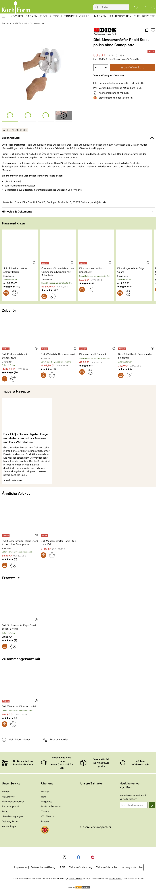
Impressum (20, 867)
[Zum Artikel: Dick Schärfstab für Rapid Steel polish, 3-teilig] (20, 604)
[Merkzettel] (136, 7)
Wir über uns (48, 816)
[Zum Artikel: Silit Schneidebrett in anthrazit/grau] (20, 247)
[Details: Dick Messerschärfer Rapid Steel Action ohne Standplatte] (6, 535)
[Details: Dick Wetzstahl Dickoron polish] (6, 701)
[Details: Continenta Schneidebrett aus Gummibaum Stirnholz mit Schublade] (45, 263)
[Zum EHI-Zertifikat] (95, 97)
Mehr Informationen (20, 739)
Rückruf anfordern (59, 739)
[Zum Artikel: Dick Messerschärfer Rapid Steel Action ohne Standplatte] (20, 520)
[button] (146, 30)
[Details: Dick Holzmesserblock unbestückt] (83, 263)
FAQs (5, 811)
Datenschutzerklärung (43, 867)
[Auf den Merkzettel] (153, 30)
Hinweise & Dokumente (17, 211)
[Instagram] (64, 857)
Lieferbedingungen (12, 816)
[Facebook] (78, 857)
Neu (43, 796)
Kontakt (6, 791)
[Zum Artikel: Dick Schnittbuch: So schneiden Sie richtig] (136, 333)
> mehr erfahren (12, 480)
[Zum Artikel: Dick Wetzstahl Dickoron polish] (20, 685)
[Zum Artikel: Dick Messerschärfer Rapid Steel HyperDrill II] (59, 520)
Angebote (46, 801)
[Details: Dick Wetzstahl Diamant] (83, 348)
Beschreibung (11, 138)
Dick (25, 23)
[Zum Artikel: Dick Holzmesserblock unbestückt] (96, 247)
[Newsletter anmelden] (152, 805)
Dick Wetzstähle (37, 23)
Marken (45, 791)
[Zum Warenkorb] (153, 7)
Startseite (6, 23)
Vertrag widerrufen (132, 867)
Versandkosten (119, 59)
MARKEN (17, 23)
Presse (45, 821)
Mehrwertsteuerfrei (13, 801)
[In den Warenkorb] (6, 293)
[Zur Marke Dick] (105, 31)
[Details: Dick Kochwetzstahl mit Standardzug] (6, 348)
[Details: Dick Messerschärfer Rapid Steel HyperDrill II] (45, 535)
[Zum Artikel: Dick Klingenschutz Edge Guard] (134, 247)
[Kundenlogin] (145, 7)
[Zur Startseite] (16, 7)
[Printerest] (93, 857)
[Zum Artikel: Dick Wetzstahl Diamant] (98, 333)
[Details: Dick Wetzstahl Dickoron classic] (45, 348)
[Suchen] (97, 7)
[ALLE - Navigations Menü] (4, 16)
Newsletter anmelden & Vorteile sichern (133, 797)
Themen (45, 811)
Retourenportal (10, 806)
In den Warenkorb (132, 67)
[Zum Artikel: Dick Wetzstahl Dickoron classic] (59, 333)
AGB (62, 867)
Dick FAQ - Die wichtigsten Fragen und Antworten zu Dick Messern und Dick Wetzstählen (26, 438)
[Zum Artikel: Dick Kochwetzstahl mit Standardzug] (20, 333)
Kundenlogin (9, 826)
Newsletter (8, 796)
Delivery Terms (10, 821)
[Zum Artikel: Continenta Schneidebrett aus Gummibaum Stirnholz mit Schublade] (58, 247)
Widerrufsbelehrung (80, 867)
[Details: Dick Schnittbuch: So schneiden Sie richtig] (122, 348)
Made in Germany (51, 806)
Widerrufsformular (106, 867)
